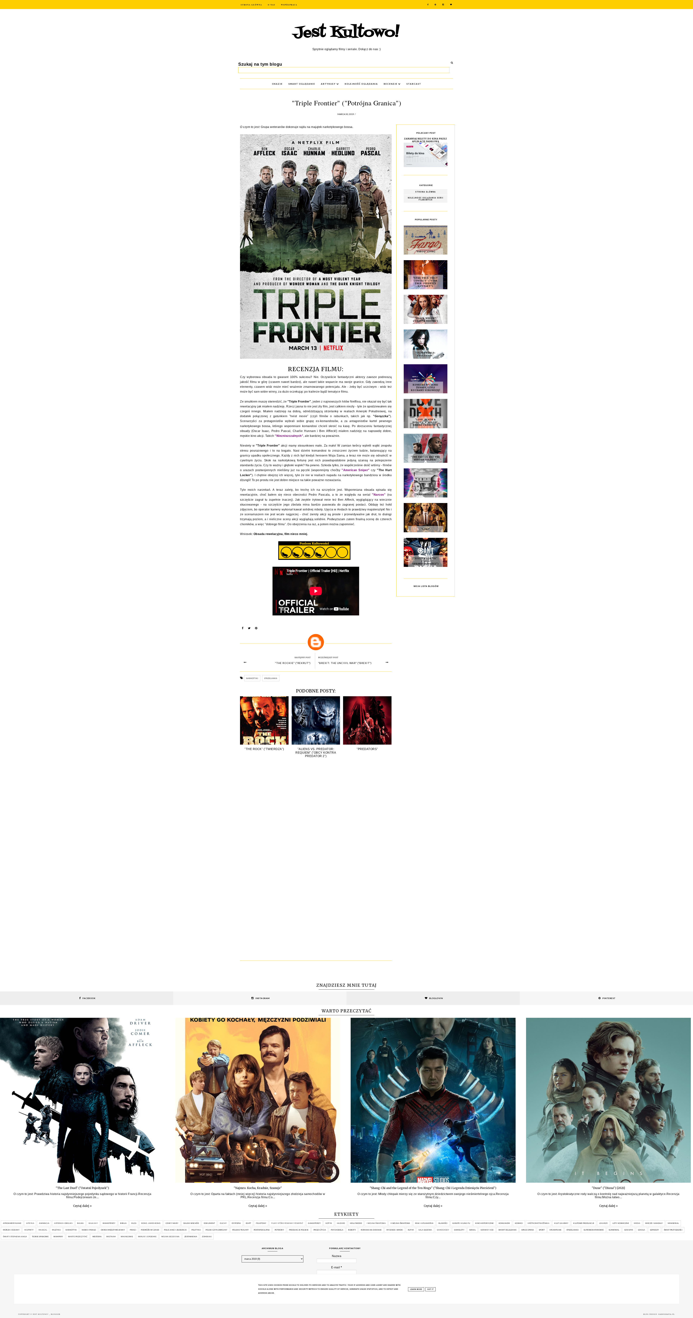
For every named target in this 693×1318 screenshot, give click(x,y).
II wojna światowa (400, 1223)
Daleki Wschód (191, 1223)
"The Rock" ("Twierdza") (264, 749)
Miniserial (673, 1223)
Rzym (411, 1230)
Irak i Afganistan (424, 1223)
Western (97, 1236)
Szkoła (641, 1230)
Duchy (223, 1223)
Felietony (261, 1223)
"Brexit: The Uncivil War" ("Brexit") (345, 663)
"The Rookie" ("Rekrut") (293, 663)
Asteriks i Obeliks (63, 1223)
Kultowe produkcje (583, 1223)
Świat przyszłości (673, 1230)
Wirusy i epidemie (147, 1236)
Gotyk (329, 1223)
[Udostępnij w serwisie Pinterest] (256, 629)
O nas (271, 4)
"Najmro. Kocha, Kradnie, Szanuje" (258, 1188)
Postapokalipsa (262, 1230)
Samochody (443, 1230)
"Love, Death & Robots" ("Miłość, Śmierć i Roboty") (425, 422)
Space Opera (527, 1230)
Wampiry (58, 1236)
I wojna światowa (376, 1223)
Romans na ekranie (371, 1230)
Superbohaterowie (594, 1230)
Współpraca (289, 4)
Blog (133, 1223)
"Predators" (367, 749)
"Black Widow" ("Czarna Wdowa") (425, 319)
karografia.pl (667, 1314)
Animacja (44, 1223)
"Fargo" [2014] (425, 251)
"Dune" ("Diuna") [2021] (608, 1188)
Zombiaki (207, 1236)
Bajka (80, 1223)
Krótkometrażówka (538, 1223)
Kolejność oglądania (361, 83)
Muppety (29, 1230)
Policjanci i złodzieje (175, 1230)
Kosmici (519, 1223)
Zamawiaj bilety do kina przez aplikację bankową (425, 140)
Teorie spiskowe (40, 1236)
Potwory (279, 1230)
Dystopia (236, 1223)
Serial (472, 1230)
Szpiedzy (654, 1230)
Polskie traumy (240, 1230)
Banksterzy (109, 1223)
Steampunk (556, 1230)
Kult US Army (561, 1223)
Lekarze (603, 1223)
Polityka (196, 1230)
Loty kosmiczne (621, 1223)
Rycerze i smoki (395, 1230)
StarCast (413, 83)
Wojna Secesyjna (170, 1236)
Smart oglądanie (507, 1230)
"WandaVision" (425, 494)
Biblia (123, 1223)
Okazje (277, 83)
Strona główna (425, 192)
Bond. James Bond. (151, 1223)
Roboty (352, 1230)
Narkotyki (252, 678)
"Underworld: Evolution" (425, 354)
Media (637, 1223)
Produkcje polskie (299, 1230)
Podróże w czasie (150, 1230)
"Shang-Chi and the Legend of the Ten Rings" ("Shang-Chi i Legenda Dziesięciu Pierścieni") (433, 1188)
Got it (430, 1289)
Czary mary (172, 1223)
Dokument (209, 1223)
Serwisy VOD (487, 1230)
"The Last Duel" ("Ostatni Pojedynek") (82, 1188)
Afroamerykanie (12, 1223)
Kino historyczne (484, 1223)
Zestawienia (190, 1236)
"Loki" (425, 529)
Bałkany (93, 1223)
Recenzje (391, 83)
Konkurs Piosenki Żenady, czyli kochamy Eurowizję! (425, 387)
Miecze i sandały (654, 1223)
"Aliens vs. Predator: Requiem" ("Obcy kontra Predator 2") (315, 752)
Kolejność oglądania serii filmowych (425, 199)
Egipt (248, 1223)
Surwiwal (614, 1230)
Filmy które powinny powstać (287, 1223)
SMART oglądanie (301, 83)
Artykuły (328, 83)
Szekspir (628, 1230)
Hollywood (356, 1223)
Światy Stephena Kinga (15, 1236)
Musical (43, 1230)
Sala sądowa (425, 1230)
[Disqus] (316, 814)
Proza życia (319, 1230)
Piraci (133, 1230)
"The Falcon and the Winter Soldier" (425, 458)
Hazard (341, 1223)
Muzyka (56, 1230)
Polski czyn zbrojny (216, 1230)
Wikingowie (127, 1236)
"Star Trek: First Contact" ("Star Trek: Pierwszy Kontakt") (425, 282)
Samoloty (459, 1230)
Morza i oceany (11, 1230)
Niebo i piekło (89, 1230)
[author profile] (316, 642)
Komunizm (504, 1223)
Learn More (416, 1289)
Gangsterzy (314, 1223)
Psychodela (337, 1230)
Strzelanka (270, 678)
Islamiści (443, 1223)
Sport (542, 1230)
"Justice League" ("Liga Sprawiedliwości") (425, 561)
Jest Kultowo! (346, 33)
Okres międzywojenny (113, 1230)
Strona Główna (251, 4)
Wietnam (111, 1236)
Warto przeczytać (78, 1236)
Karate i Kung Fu (461, 1223)
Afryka (30, 1223)
